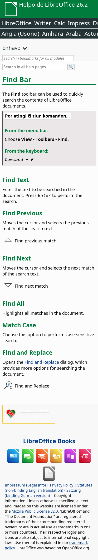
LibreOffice (16, 23)
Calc (59, 23)
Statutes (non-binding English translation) (48, 487)
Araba (74, 33)
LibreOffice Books (49, 441)
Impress (79, 23)
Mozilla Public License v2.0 (35, 511)
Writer (42, 23)
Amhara (52, 33)
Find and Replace (41, 362)
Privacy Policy (61, 485)
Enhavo (11, 47)
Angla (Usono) (20, 33)
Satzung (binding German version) (43, 493)
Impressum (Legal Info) (25, 485)
